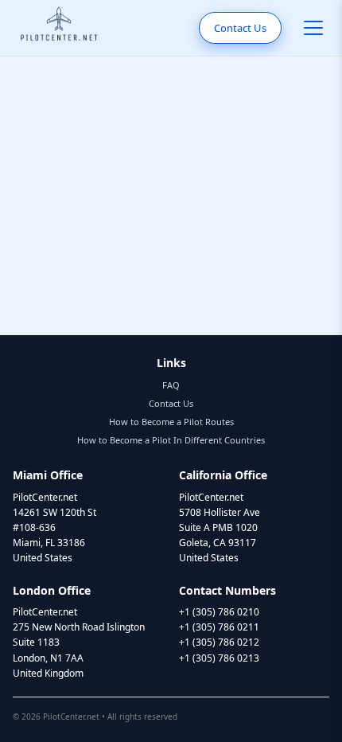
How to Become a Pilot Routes (171, 422)
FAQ (171, 385)
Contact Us (240, 28)
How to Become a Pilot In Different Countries (171, 440)
